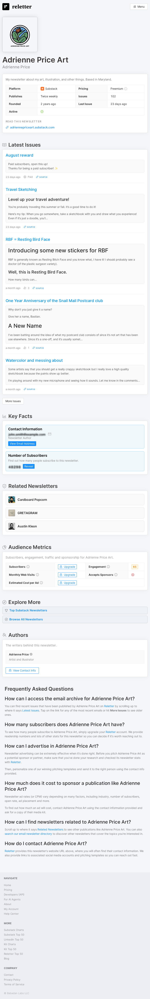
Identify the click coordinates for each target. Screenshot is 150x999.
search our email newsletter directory (28, 833)
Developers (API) (14, 894)
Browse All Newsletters (26, 619)
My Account (11, 909)
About (7, 904)
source (42, 176)
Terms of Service (14, 984)
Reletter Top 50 (13, 953)
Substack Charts (14, 929)
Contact (8, 974)
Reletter (109, 706)
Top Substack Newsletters (28, 610)
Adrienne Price (16, 67)
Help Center (11, 913)
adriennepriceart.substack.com (32, 127)
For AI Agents (12, 899)
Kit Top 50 (10, 949)
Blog (6, 958)
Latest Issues (30, 710)
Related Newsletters (50, 829)
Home (7, 885)
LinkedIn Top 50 (13, 939)
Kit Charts (10, 944)
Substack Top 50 (14, 934)
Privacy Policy (12, 979)
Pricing (8, 889)
